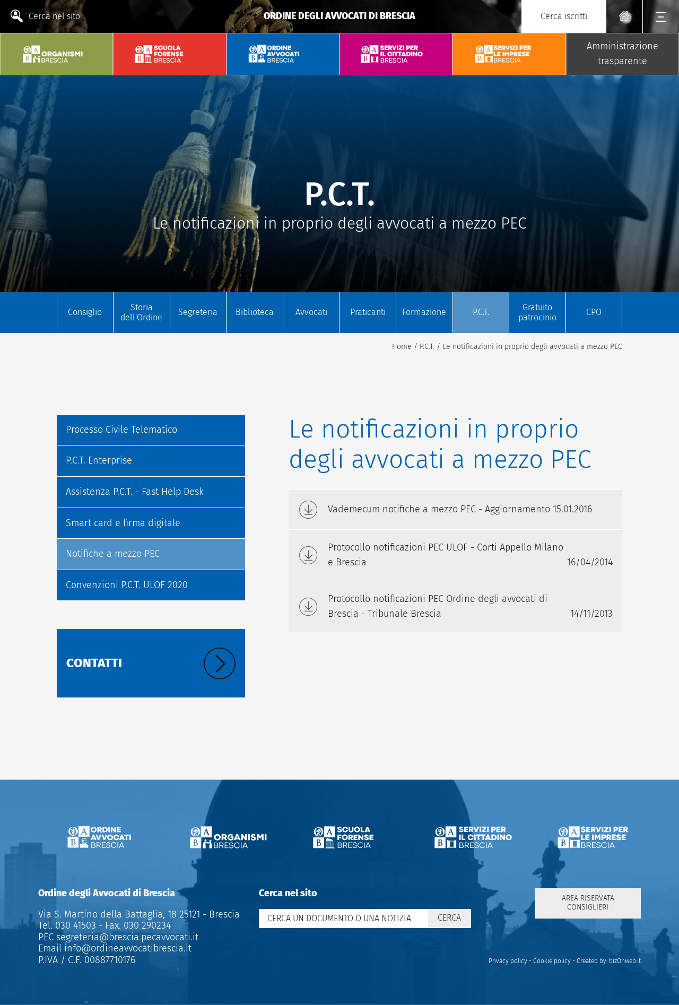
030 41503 (74, 925)
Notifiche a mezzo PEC (113, 554)
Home (402, 346)
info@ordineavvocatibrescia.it (127, 948)
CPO (594, 312)
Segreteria (197, 312)
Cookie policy (552, 961)
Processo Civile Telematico (121, 429)
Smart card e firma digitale (123, 523)
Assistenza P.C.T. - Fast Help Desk (135, 491)
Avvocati (311, 312)
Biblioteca (255, 312)
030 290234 (146, 925)
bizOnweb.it (625, 961)
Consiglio (85, 312)
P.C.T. (481, 312)
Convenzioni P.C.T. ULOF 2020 (127, 585)
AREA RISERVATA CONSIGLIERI (588, 903)
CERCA (449, 918)
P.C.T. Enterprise (99, 460)
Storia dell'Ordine (141, 312)
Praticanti (368, 312)
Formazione (424, 312)
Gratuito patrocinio (537, 312)
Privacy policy (508, 961)
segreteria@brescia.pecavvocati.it (127, 937)
